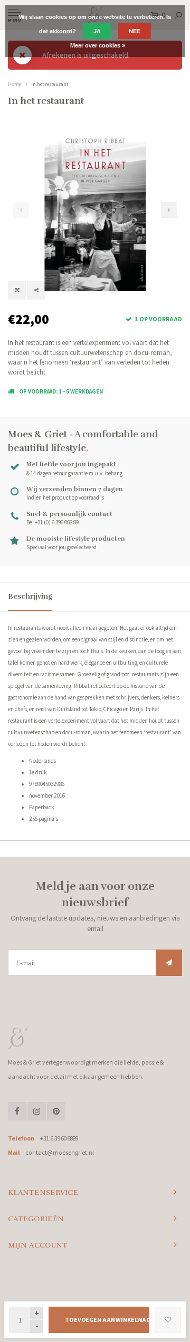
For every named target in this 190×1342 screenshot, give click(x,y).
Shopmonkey (95, 1292)
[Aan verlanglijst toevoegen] (168, 1320)
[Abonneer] (169, 963)
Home (14, 84)
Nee (134, 31)
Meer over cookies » (97, 45)
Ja (97, 31)
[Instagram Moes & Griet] (36, 1111)
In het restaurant (49, 84)
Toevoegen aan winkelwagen (107, 1320)
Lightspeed (133, 1284)
